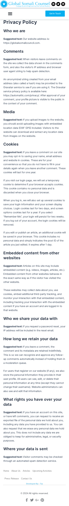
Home (6, 471)
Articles (26, 471)
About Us (15, 471)
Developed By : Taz (34, 484)
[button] (10, 13)
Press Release (12, 478)
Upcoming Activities (42, 471)
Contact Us (26, 478)
